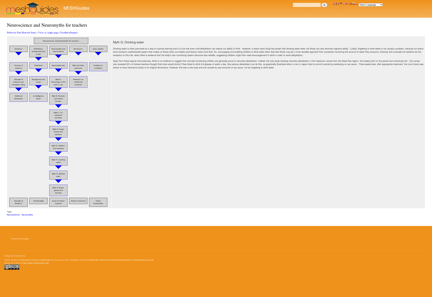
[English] (334, 4)
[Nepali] (347, 4)
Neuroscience (13, 214)
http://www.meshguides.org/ (36, 262)
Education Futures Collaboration (36, 259)
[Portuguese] (350, 4)
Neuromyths (27, 214)
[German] (341, 4)
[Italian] (344, 4)
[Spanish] (357, 4)
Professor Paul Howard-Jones (21, 32)
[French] (337, 4)
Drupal (25, 238)
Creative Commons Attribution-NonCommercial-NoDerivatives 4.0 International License (112, 259)
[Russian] (353, 4)
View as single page (48, 32)
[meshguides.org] (32, 9)
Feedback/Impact (69, 32)
